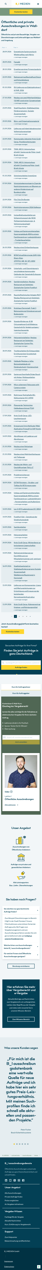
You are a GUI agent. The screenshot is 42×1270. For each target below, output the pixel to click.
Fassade (17, 62)
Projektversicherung (21, 475)
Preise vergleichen (12, 1200)
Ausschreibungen (27, 1155)
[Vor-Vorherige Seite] (11, 616)
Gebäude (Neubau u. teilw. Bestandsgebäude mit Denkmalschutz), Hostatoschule (26, 364)
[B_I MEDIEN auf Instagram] (19, 1181)
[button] (21, 584)
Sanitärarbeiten (20, 527)
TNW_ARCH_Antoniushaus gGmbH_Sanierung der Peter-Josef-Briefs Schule (27, 152)
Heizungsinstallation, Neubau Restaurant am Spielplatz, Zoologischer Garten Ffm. (25, 340)
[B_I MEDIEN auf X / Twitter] (14, 1181)
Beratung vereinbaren (21, 966)
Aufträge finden (21, 667)
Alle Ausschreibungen (13, 1193)
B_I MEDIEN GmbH (11, 1251)
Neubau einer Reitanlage (23, 446)
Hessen (36, 1155)
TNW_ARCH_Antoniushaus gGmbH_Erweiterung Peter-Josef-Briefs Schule (27, 165)
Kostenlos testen (21, 12)
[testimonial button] (14, 1144)
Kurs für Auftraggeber (21, 693)
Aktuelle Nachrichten (13, 1221)
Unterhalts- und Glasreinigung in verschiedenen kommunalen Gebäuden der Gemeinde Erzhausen (27, 271)
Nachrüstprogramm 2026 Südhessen (28, 207)
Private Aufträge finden (13, 1197)
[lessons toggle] (38, 815)
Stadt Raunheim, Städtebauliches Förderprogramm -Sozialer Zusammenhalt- (26, 111)
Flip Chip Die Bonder (22, 199)
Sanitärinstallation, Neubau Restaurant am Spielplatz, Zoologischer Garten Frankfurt (25, 285)
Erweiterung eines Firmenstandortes (28, 69)
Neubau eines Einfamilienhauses (26, 247)
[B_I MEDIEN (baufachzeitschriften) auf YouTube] (10, 1181)
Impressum (8, 1261)
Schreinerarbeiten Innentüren (25, 176)
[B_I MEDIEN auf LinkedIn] (6, 1181)
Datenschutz (9, 1266)
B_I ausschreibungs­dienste (18, 1163)
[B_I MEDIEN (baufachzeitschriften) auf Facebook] (23, 1181)
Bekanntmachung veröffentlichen (17, 1241)
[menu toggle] (38, 4)
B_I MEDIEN (5, 1155)
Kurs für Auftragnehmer (21, 687)
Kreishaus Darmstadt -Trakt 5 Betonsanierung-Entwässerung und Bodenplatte (27, 311)
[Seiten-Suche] (5, 4)
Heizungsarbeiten (20, 535)
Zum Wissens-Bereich (21, 1019)
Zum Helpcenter (11, 1237)
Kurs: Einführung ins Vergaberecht (18, 1224)
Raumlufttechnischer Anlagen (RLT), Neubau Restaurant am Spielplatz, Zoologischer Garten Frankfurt (27, 298)
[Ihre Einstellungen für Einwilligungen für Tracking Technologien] (38, 1266)
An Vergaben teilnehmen (14, 1204)
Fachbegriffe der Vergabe (14, 1217)
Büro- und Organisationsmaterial (26, 121)
